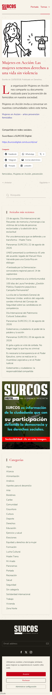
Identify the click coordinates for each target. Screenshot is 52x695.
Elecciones (11, 537)
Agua (9, 466)
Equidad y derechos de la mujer (21, 542)
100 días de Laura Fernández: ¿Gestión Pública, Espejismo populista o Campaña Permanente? (25, 287)
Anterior (8, 182)
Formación (11, 547)
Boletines (11, 495)
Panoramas (11, 565)
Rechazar (26, 680)
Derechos (38, 79)
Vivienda (10, 603)
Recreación (11, 575)
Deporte (10, 518)
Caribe (9, 499)
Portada (34, 6)
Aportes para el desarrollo (18, 485)
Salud (9, 580)
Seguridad (11, 584)
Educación (11, 528)
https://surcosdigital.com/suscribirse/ (19, 142)
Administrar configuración (26, 686)
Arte (8, 490)
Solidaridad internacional (18, 594)
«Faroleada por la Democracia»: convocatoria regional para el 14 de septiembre (23, 271)
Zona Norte (11, 608)
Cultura (9, 514)
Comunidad (11, 504)
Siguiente (44, 182)
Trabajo (9, 599)
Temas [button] (43, 6)
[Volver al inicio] (9, 7)
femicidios (7, 173)
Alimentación (12, 476)
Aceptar (26, 674)
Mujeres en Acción (22, 173)
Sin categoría (12, 589)
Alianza (10, 471)
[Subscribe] (47, 643)
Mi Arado (10, 561)
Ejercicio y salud (14, 532)
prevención (37, 173)
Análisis (10, 480)
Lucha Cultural (13, 551)
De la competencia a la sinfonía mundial (25, 278)
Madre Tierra (12, 556)
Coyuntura (11, 509)
